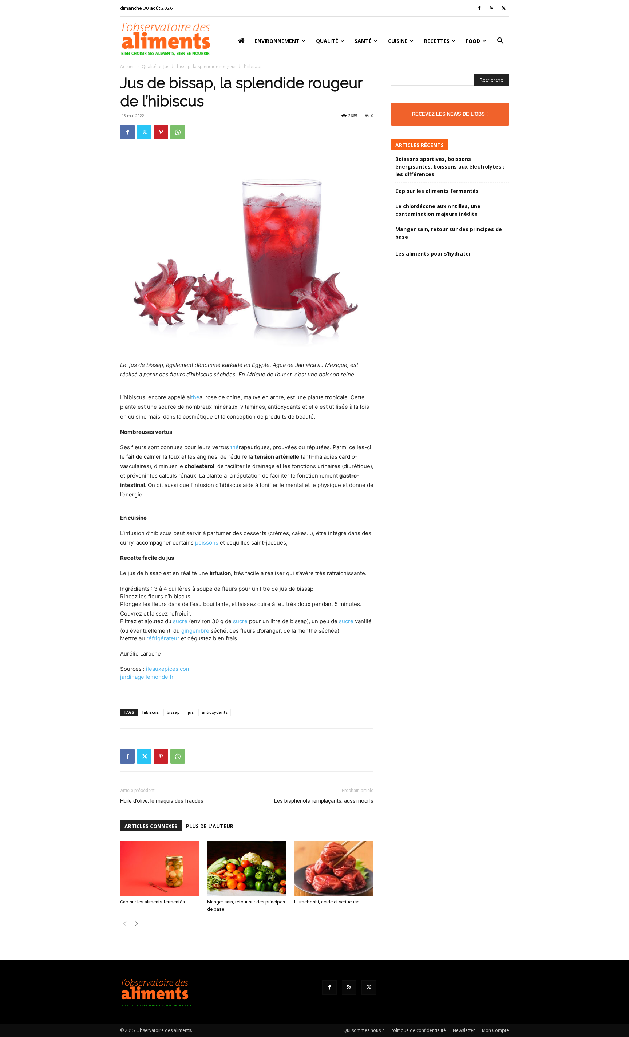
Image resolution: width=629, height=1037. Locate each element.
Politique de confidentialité (418, 1030)
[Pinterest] (161, 132)
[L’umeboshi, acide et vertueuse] (333, 868)
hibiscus (150, 712)
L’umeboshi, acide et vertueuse (326, 902)
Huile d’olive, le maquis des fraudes (161, 800)
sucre (180, 621)
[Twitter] (503, 8)
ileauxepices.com (168, 668)
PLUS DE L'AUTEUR (209, 826)
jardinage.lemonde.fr (147, 676)
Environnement (277, 40)
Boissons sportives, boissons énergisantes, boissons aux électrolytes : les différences (449, 166)
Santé (363, 40)
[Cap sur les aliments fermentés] (159, 868)
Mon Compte (495, 1030)
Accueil (127, 66)
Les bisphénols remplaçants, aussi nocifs (323, 800)
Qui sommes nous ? (363, 1030)
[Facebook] (479, 8)
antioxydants (215, 712)
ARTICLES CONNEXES (150, 826)
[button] (500, 41)
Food (473, 40)
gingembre (195, 630)
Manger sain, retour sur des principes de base (448, 233)
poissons (206, 542)
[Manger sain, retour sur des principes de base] (246, 868)
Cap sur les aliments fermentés (152, 902)
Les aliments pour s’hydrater (433, 253)
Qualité (327, 40)
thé (195, 397)
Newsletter (464, 1030)
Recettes (437, 40)
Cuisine (398, 40)
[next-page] (136, 923)
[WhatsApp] (177, 132)
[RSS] (491, 8)
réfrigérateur (162, 638)
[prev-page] (124, 923)
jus (191, 712)
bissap (173, 712)
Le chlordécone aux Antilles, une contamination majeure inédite (437, 210)
